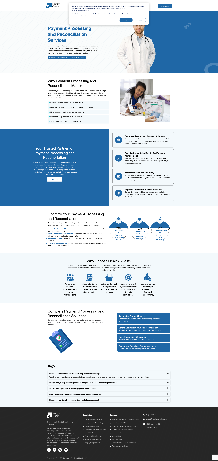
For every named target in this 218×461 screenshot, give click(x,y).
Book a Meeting (164, 6)
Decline (140, 20)
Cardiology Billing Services (93, 419)
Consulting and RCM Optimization (123, 423)
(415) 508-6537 (151, 415)
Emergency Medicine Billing (94, 423)
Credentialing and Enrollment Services (124, 426)
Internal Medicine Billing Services (95, 429)
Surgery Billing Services (92, 443)
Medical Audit (116, 433)
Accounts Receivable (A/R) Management (125, 419)
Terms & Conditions (80, 458)
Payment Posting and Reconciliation (124, 443)
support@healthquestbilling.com (156, 419)
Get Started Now (77, 57)
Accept (126, 20)
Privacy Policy (51, 458)
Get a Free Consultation (57, 57)
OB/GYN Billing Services (93, 433)
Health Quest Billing (59, 422)
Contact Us (54, 179)
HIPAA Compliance (64, 458)
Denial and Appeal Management (122, 429)
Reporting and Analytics (120, 446)
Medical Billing (116, 436)
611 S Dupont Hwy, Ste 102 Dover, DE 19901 (154, 425)
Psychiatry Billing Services (93, 436)
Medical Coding (117, 439)
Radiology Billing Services (93, 439)
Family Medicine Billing (92, 426)
